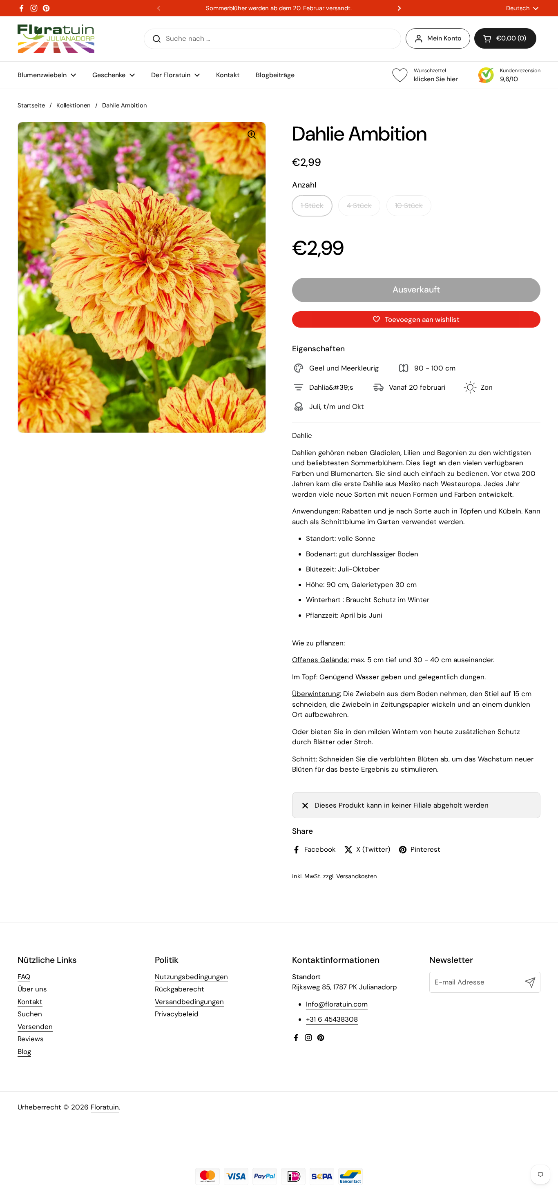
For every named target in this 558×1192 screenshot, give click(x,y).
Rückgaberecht (179, 988)
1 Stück (312, 205)
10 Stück (409, 205)
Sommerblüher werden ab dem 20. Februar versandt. (279, 8)
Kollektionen (73, 105)
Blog (24, 1051)
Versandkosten (356, 876)
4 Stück (359, 205)
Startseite (31, 105)
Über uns (32, 988)
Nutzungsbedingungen (191, 976)
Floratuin (105, 1107)
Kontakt (30, 1001)
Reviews (31, 1038)
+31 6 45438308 (332, 1019)
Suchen (30, 1013)
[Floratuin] (56, 39)
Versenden (35, 1026)
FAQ (24, 976)
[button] (505, 38)
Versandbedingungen (189, 1001)
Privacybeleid (177, 1013)
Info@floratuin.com (337, 1004)
